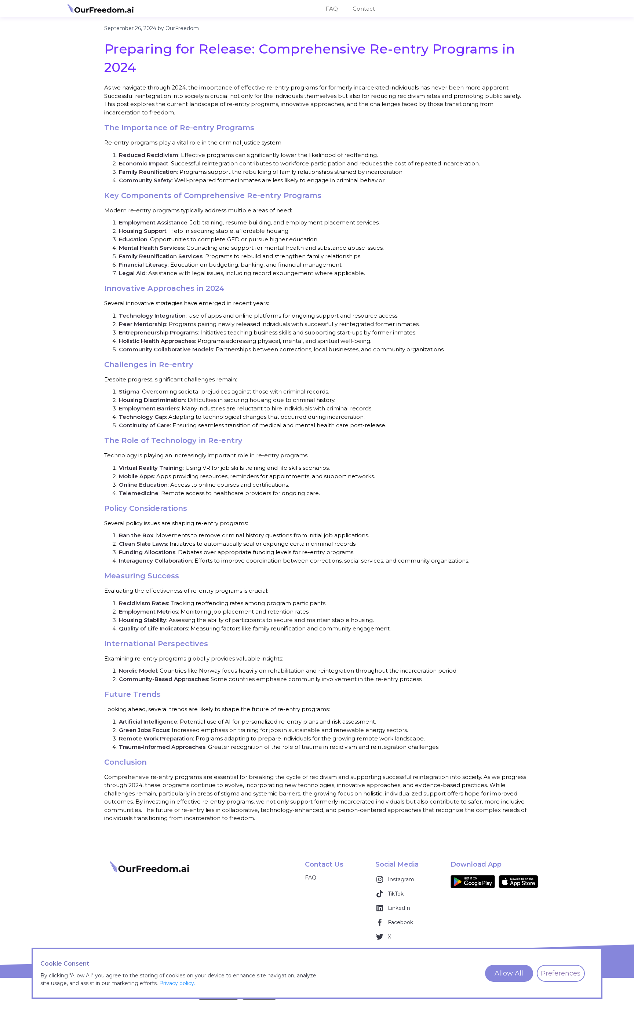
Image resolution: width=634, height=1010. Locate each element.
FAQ (331, 8)
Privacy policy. (177, 983)
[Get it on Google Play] (473, 881)
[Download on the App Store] (518, 881)
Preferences (560, 973)
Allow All (509, 973)
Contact (364, 8)
